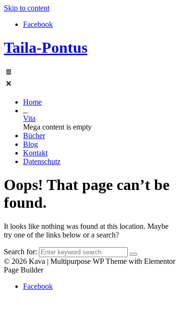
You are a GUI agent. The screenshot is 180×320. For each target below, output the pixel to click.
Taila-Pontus (45, 47)
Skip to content (26, 8)
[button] (90, 78)
